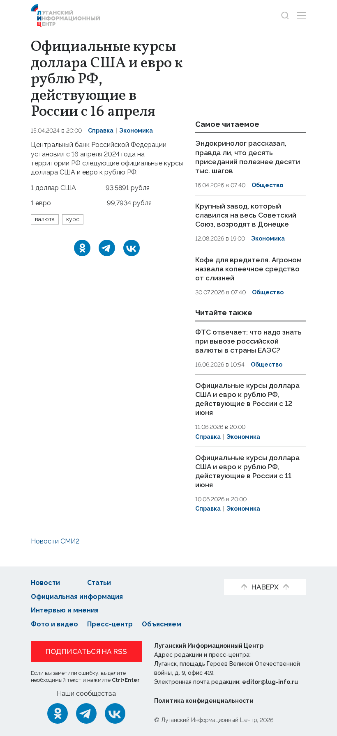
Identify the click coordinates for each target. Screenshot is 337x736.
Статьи (99, 583)
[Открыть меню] (301, 15)
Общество (267, 185)
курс (72, 219)
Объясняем (161, 624)
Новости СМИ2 (55, 541)
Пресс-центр (110, 624)
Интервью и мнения (65, 610)
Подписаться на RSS (86, 651)
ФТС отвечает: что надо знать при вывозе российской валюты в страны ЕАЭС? (248, 341)
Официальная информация (77, 597)
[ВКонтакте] (131, 248)
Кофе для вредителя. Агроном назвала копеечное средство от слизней (248, 269)
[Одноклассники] (82, 248)
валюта (45, 219)
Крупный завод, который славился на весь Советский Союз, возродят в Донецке (245, 215)
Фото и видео (54, 624)
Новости (45, 583)
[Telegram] (107, 248)
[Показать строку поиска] (285, 15)
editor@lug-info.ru (270, 682)
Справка (100, 130)
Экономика (136, 130)
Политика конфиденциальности (204, 700)
